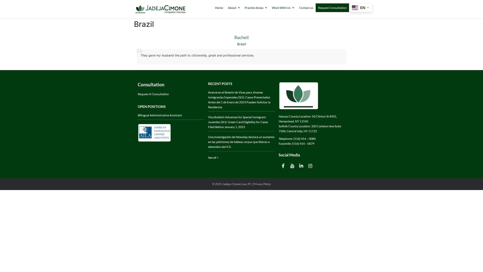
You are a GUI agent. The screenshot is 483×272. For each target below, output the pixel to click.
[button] (233, 7)
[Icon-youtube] (292, 165)
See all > (213, 157)
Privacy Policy (262, 184)
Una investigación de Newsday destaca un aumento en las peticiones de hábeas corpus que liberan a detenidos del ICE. (241, 141)
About (232, 7)
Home (219, 7)
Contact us (306, 7)
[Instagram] (310, 165)
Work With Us (281, 7)
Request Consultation (332, 7)
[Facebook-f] (283, 165)
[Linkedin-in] (301, 165)
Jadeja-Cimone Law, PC (236, 184)
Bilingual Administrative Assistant (160, 115)
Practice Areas (254, 7)
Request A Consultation (153, 94)
